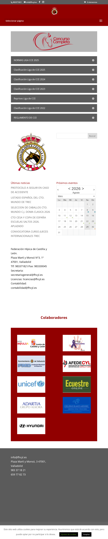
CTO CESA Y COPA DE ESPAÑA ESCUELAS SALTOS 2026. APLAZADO (28, 222)
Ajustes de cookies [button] (68, 534)
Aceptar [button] (86, 534)
